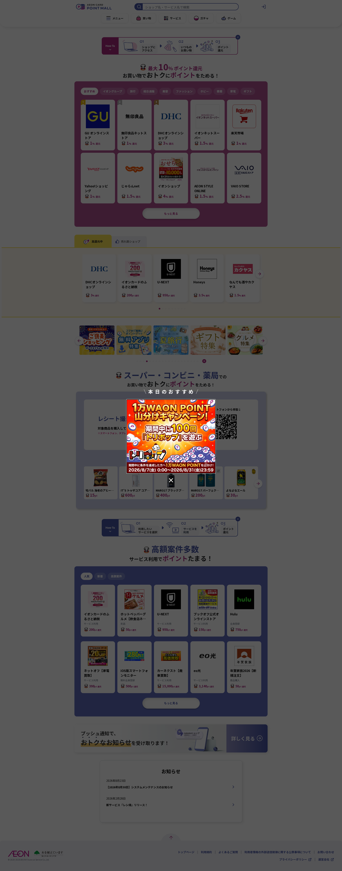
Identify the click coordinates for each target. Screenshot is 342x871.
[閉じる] (171, 480)
